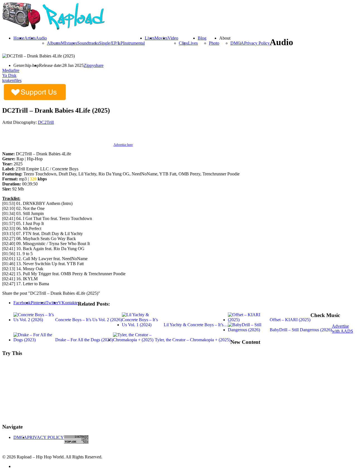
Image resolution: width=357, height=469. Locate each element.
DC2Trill (46, 122)
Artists (30, 38)
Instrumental (134, 43)
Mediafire (10, 70)
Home (18, 38)
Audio (41, 38)
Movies (161, 38)
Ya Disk (9, 75)
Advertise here (123, 145)
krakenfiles (11, 80)
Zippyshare (93, 65)
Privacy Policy (257, 43)
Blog (202, 38)
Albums (54, 43)
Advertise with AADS (342, 328)
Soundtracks (88, 43)
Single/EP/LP (111, 43)
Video (173, 38)
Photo (214, 43)
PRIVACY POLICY (45, 437)
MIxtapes (69, 43)
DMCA (237, 43)
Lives (193, 43)
